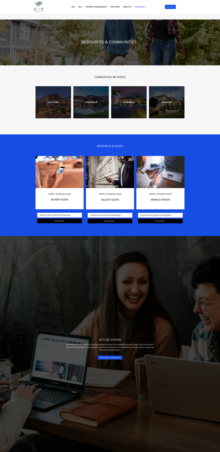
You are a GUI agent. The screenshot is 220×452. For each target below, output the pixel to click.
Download (59, 221)
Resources (140, 7)
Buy (73, 7)
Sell (80, 7)
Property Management (96, 7)
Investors (115, 7)
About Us (127, 7)
